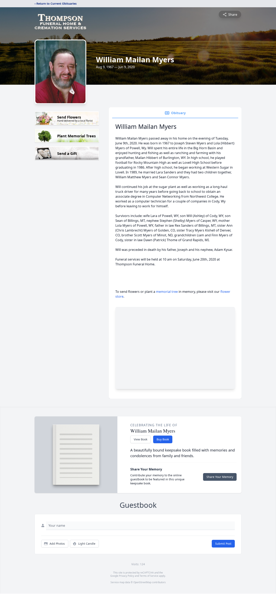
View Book (140, 439)
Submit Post (223, 543)
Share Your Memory (219, 477)
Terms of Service (149, 576)
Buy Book (163, 439)
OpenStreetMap (142, 582)
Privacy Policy (126, 576)
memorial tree (167, 291)
